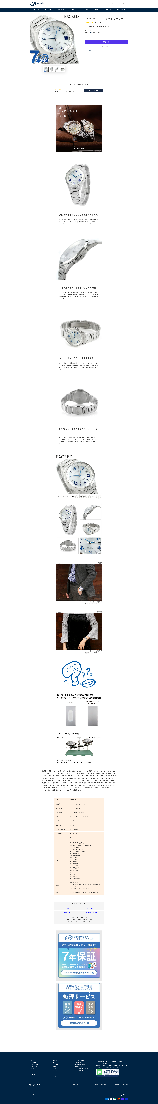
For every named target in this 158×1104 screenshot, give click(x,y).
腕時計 (32, 1060)
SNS (54, 1073)
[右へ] (67, 69)
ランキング (55, 1062)
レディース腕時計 (35, 1064)
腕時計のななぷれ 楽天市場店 (82, 1068)
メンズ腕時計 (34, 1062)
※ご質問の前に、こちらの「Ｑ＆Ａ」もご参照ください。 (110, 1067)
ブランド (55, 1060)
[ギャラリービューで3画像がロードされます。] (57, 69)
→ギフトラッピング (91, 908)
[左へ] (41, 69)
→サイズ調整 (66, 908)
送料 (90, 32)
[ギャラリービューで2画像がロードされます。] (51, 69)
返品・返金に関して (79, 1060)
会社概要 (77, 1073)
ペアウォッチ (34, 1066)
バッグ (32, 1068)
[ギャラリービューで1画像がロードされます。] (46, 69)
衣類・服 (33, 1075)
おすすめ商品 (56, 1064)
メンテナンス (56, 1071)
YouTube (55, 1075)
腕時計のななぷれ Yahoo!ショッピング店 (84, 1071)
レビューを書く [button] (93, 90)
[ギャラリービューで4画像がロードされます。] (62, 69)
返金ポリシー (76, 1084)
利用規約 (96, 1084)
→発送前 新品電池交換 (91, 913)
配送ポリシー (118, 1084)
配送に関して (78, 1062)
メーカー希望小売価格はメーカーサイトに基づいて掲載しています (62, 790)
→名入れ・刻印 (66, 913)
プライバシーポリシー (86, 1084)
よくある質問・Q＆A (80, 1064)
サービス (55, 1068)
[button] (119, 4)
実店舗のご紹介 (78, 1066)
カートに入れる (106, 37)
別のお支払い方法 (106, 46)
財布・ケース (34, 1073)
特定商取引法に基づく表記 (106, 1084)
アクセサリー (34, 1071)
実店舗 (54, 1077)
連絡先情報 (125, 1084)
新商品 (54, 1066)
